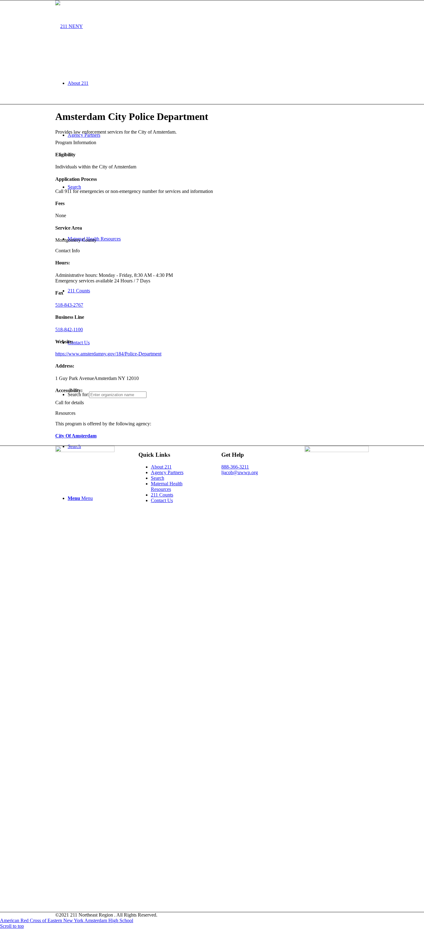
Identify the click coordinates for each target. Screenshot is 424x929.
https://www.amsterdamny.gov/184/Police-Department (108, 353)
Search (157, 478)
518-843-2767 (69, 305)
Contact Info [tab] (67, 250)
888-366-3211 (235, 466)
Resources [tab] (65, 413)
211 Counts (162, 494)
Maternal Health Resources (167, 486)
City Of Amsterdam (76, 435)
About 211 (161, 466)
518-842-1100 (69, 329)
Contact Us (162, 500)
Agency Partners (167, 472)
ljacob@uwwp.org (239, 472)
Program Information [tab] (75, 142)
